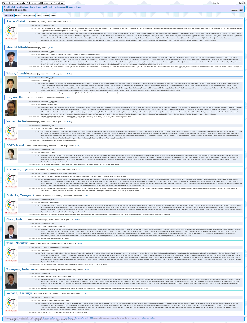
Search (53, 15)
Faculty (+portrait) (29, 15)
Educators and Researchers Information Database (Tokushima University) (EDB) (68, 318)
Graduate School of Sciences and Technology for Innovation (43, 7)
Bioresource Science (74, 7)
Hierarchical (9, 15)
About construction (148, 318)
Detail (70, 21)
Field (38, 15)
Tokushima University (12, 7)
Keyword (46, 15)
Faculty (17, 15)
